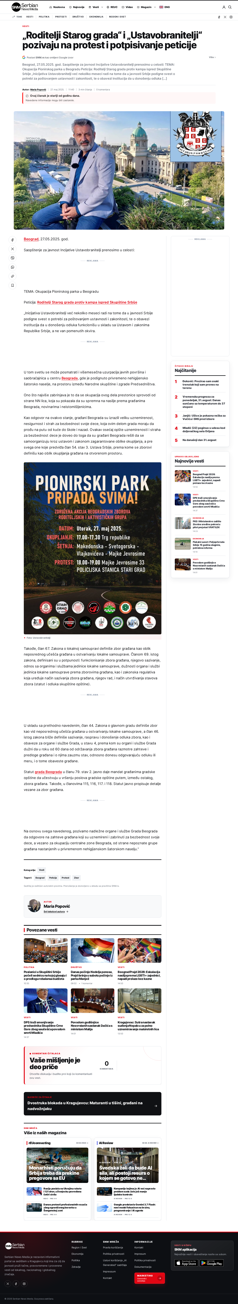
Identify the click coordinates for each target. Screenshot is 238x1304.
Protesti (61, 16)
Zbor (76, 877)
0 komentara (103, 89)
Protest (65, 877)
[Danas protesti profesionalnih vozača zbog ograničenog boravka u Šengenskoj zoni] (34, 1207)
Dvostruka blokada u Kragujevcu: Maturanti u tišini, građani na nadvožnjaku (85, 1106)
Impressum (109, 1271)
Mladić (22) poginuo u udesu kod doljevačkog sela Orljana (204, 429)
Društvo (78, 16)
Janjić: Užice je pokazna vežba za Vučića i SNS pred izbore (204, 417)
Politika (44, 16)
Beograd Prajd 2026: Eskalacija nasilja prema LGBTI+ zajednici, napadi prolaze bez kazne (139, 975)
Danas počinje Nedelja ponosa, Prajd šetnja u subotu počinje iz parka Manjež (92, 975)
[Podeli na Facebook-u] (12, 240)
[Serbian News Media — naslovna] (23, 7)
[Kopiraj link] (12, 276)
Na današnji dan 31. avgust (199, 439)
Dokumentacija (142, 1266)
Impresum (140, 1253)
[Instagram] (231, 17)
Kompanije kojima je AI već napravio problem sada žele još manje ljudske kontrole (134, 1191)
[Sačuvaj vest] (12, 285)
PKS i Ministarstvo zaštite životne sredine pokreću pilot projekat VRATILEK (207, 524)
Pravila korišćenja (113, 1247)
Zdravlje (76, 1266)
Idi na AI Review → (150, 1143)
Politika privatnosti (113, 1253)
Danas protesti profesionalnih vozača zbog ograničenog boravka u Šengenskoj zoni (65, 1207)
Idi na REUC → (82, 1143)
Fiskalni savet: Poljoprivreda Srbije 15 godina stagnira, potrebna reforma (208, 545)
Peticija (53, 877)
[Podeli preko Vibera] (12, 258)
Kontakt (107, 1277)
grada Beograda (48, 772)
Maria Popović (38, 89)
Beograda (70, 378)
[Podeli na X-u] (12, 249)
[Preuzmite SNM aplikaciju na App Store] (186, 1263)
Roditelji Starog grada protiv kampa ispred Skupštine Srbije (87, 302)
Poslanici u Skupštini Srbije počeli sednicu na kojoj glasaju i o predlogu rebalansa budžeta (45, 975)
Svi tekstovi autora (54, 911)
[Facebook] (219, 17)
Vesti (29, 16)
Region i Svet (117, 16)
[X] (225, 17)
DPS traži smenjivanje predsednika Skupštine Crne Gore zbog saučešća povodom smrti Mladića (44, 1027)
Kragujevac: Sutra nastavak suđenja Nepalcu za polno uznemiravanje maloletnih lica (138, 1025)
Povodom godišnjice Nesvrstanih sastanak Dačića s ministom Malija (91, 1025)
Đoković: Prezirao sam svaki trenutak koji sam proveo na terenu (201, 384)
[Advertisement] (92, 272)
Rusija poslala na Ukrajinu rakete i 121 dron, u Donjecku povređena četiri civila (62, 1191)
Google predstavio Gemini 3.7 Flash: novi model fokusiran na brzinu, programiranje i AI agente (135, 1207)
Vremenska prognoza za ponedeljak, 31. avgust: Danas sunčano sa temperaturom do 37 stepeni (204, 401)
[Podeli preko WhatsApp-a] (12, 267)
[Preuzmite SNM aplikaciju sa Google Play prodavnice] (211, 1263)
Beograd (31, 239)
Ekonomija (96, 16)
